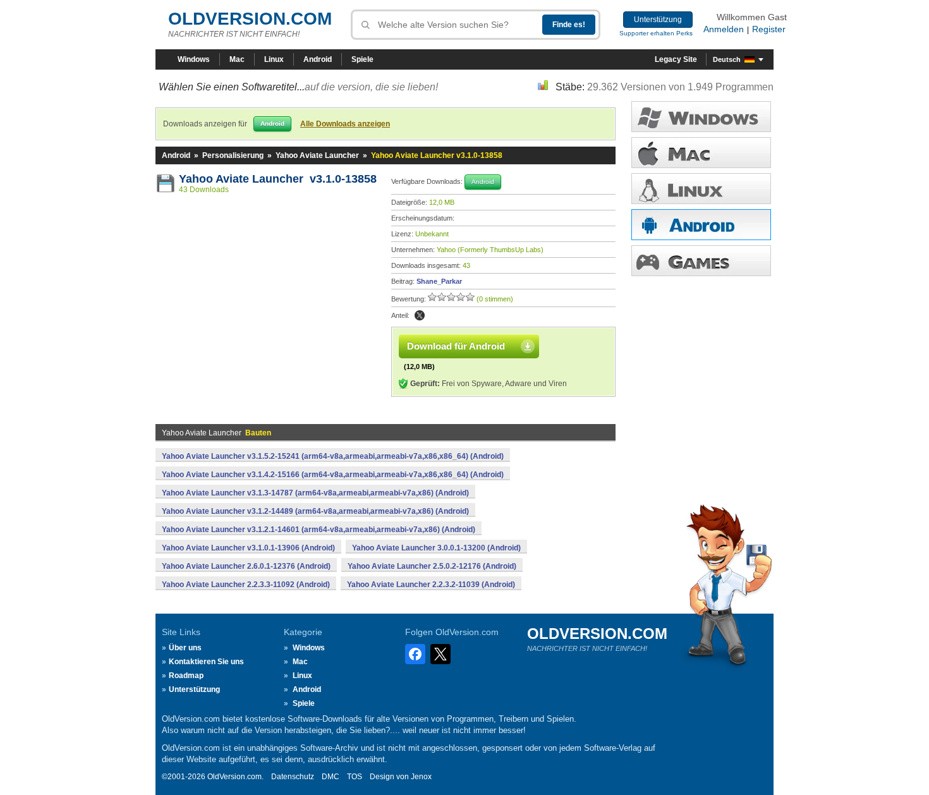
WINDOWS (701, 116)
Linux (274, 59)
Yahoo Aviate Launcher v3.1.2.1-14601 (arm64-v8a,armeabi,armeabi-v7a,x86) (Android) (318, 529)
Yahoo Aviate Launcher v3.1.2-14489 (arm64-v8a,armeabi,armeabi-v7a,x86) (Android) (315, 511)
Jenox (421, 776)
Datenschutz (292, 776)
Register (769, 29)
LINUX (701, 188)
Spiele (362, 59)
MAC (701, 152)
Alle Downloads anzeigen (345, 123)
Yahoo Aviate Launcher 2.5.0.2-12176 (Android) (432, 566)
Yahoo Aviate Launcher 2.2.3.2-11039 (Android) (431, 584)
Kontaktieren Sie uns (206, 661)
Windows (194, 59)
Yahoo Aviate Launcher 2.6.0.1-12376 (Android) (246, 566)
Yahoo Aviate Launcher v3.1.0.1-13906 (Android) (248, 547)
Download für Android (456, 346)
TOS (354, 776)
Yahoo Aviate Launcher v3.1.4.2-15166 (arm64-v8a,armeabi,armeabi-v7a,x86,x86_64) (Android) (333, 474)
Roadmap (186, 675)
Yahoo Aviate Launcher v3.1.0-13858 (278, 179)
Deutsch (727, 59)
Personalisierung (233, 155)
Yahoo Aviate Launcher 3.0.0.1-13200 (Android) (436, 547)
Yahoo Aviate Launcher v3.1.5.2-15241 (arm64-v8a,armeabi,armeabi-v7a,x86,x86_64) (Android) (333, 456)
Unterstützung (658, 19)
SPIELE (701, 260)
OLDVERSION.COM (250, 18)
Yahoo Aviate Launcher (317, 155)
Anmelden (723, 29)
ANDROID (701, 224)
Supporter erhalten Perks (656, 33)
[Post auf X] (420, 315)
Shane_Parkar (439, 281)
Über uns (185, 647)
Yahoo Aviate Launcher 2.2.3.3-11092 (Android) (246, 584)
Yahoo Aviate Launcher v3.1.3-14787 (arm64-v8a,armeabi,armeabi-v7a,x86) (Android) (315, 493)
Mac (237, 59)
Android (317, 59)
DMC (330, 776)
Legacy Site (676, 59)
